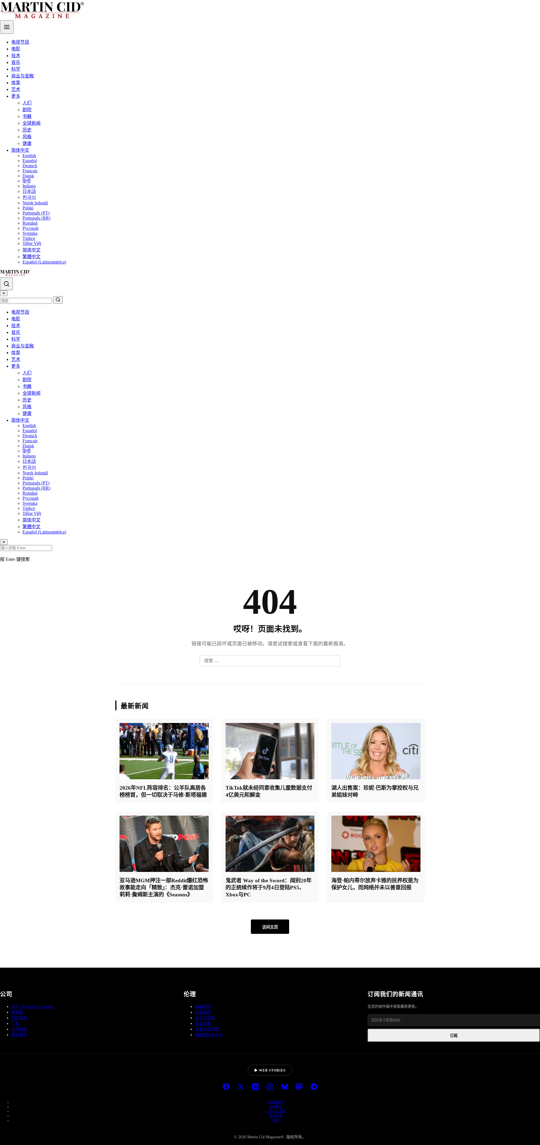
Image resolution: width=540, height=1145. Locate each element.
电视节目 (20, 42)
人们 (27, 103)
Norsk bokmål (35, 202)
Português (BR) (36, 218)
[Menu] (7, 27)
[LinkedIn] (255, 1087)
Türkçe (28, 238)
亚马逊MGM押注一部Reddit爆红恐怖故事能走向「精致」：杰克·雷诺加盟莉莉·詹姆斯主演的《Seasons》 (164, 888)
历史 (27, 130)
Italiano (29, 186)
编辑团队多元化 (208, 1035)
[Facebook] (226, 1087)
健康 (27, 143)
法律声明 (275, 1106)
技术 (15, 55)
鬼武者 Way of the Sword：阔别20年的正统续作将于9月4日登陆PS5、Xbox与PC (269, 888)
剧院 (27, 109)
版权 (276, 1120)
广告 (15, 1023)
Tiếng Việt (31, 243)
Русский (30, 228)
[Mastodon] (299, 1087)
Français (29, 170)
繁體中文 (31, 256)
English (29, 155)
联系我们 (19, 1035)
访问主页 (270, 927)
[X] (240, 1087)
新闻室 (17, 1012)
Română (29, 223)
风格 (27, 136)
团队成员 (19, 1018)
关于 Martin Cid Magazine (32, 1007)
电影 (15, 48)
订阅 (453, 1036)
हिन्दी (26, 180)
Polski (27, 208)
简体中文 (20, 150)
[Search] (6, 283)
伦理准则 (203, 1012)
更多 (15, 96)
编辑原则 (203, 1007)
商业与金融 (22, 75)
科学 (15, 69)
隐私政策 (275, 1115)
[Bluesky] (284, 1087)
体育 (15, 82)
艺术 (15, 89)
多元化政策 (205, 1018)
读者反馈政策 (207, 1029)
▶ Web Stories (270, 1070)
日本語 (29, 191)
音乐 (15, 62)
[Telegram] (313, 1087)
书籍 (27, 116)
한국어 (29, 197)
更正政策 (203, 1023)
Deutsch (29, 165)
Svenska (29, 233)
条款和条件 (275, 1102)
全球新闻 (31, 123)
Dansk (28, 175)
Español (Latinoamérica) (44, 262)
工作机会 (19, 1029)
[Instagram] (270, 1087)
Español (29, 160)
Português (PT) (36, 213)
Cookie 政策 (276, 1111)
